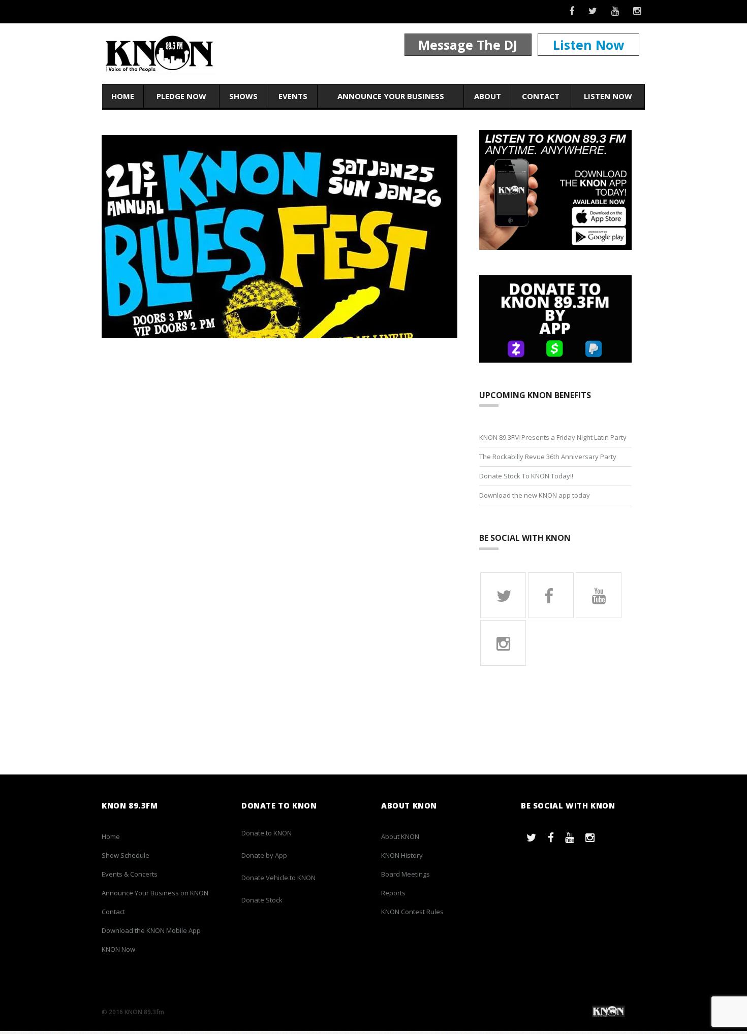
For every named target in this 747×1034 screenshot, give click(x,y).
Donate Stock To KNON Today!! (526, 475)
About (487, 96)
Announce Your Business (390, 96)
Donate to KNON (266, 832)
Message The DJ (467, 44)
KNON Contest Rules (412, 911)
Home (122, 96)
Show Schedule (125, 855)
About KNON (400, 836)
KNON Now (118, 949)
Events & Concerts (130, 874)
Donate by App (264, 855)
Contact (540, 96)
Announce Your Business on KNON (155, 892)
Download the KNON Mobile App (151, 930)
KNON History (402, 855)
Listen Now (588, 44)
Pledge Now (181, 96)
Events (292, 96)
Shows (243, 96)
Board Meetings (405, 874)
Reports (393, 892)
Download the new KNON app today (534, 495)
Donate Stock (262, 899)
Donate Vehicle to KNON (278, 877)
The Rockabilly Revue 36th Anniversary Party (547, 456)
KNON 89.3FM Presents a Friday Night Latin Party (553, 437)
